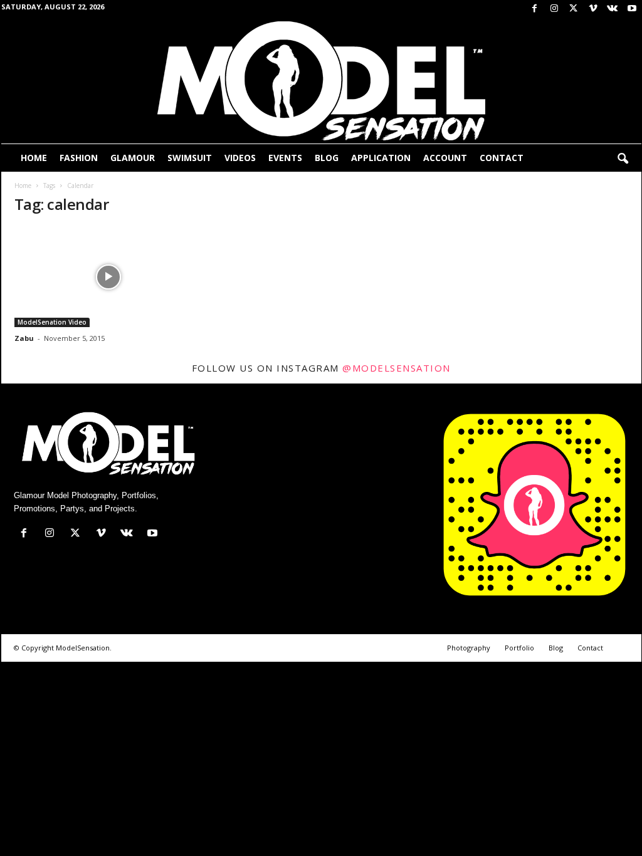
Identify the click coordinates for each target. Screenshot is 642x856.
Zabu (24, 338)
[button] (622, 159)
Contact (502, 158)
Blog (327, 158)
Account (445, 158)
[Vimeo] (593, 9)
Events (285, 158)
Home (34, 158)
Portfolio (519, 647)
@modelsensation (396, 368)
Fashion (79, 158)
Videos (240, 158)
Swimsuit (189, 158)
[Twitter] (573, 9)
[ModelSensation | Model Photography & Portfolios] (321, 81)
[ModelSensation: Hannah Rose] (108, 277)
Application (381, 158)
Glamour (132, 158)
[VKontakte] (612, 9)
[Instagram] (554, 9)
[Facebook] (534, 9)
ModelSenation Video (52, 322)
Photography (468, 647)
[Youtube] (631, 9)
